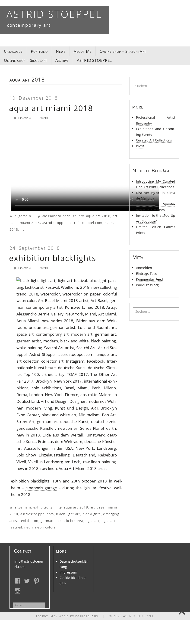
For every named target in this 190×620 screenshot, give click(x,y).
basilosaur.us (86, 616)
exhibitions (43, 507)
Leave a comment (33, 117)
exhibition (29, 520)
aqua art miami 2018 (51, 108)
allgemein (23, 216)
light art (92, 520)
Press (140, 146)
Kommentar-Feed (149, 279)
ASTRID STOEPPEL (54, 14)
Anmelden (144, 268)
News (60, 51)
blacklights (91, 514)
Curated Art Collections (154, 140)
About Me (83, 51)
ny (22, 229)
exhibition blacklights (52, 258)
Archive (62, 60)
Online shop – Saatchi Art (123, 51)
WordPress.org (147, 285)
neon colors (45, 527)
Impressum (68, 572)
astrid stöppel (54, 222)
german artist (52, 520)
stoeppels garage (41, 487)
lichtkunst (75, 520)
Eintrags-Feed (146, 273)
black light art (68, 514)
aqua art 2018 (98, 216)
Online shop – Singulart (25, 60)
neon (28, 527)
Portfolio (39, 51)
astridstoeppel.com (85, 222)
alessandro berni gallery (63, 216)
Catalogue (13, 51)
